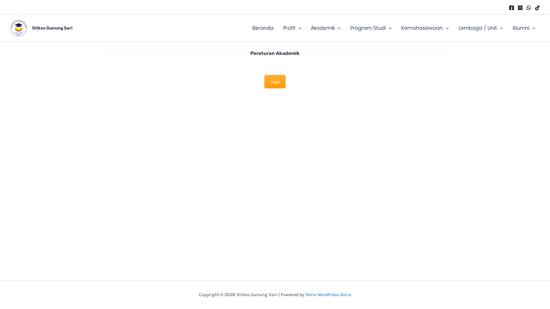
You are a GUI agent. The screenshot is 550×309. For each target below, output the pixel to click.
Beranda (263, 28)
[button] (298, 28)
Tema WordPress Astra (328, 294)
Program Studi (368, 28)
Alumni (520, 28)
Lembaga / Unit (478, 28)
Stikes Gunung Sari (52, 28)
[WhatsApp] (528, 7)
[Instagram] (520, 7)
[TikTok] (537, 7)
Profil (289, 28)
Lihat (275, 81)
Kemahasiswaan (422, 28)
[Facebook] (511, 7)
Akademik (323, 28)
